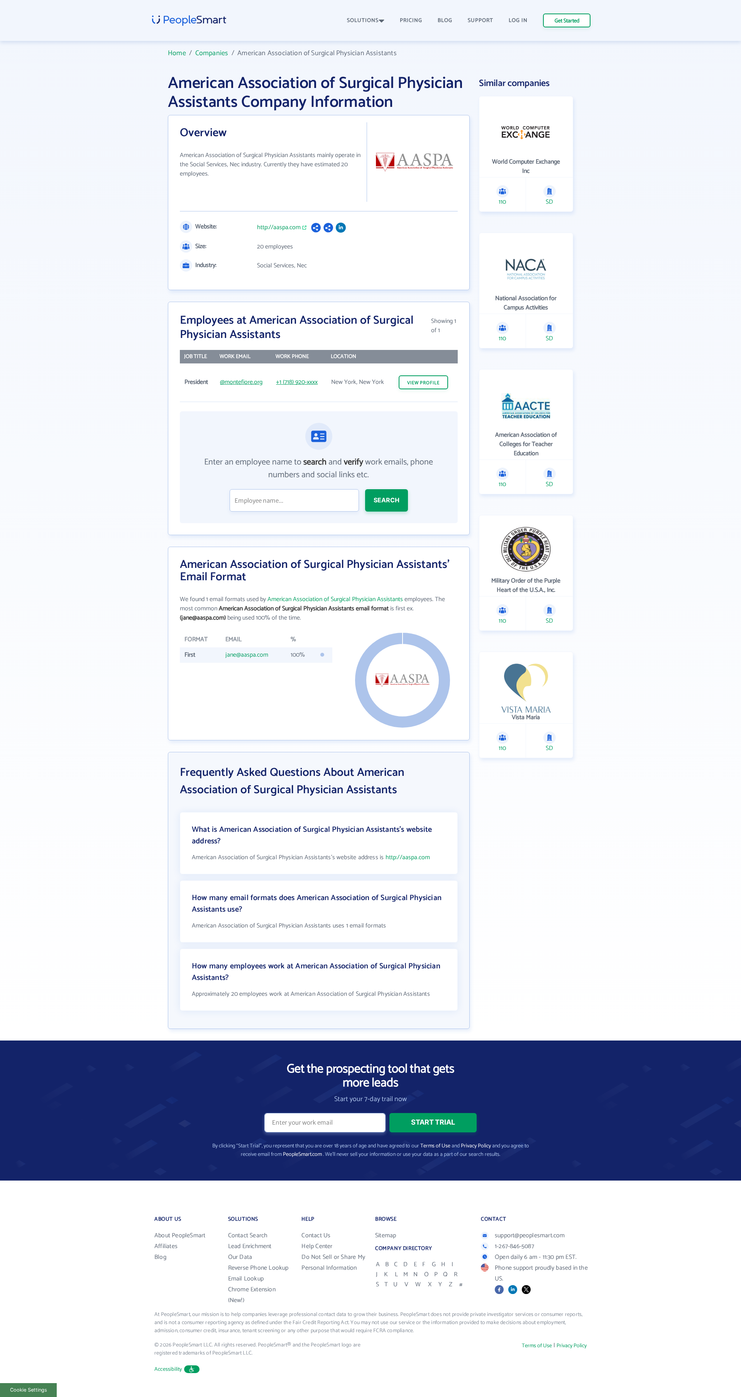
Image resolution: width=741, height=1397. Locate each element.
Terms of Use (435, 1146)
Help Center (316, 1246)
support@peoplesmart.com (530, 1235)
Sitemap (385, 1235)
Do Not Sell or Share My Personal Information (333, 1262)
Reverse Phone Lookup (258, 1268)
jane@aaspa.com (246, 655)
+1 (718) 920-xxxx (297, 382)
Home (177, 53)
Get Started (567, 21)
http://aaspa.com (279, 227)
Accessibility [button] (168, 1369)
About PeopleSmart (179, 1235)
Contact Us (315, 1235)
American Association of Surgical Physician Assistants (335, 599)
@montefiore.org (241, 382)
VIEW (423, 383)
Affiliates (166, 1246)
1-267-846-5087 (514, 1246)
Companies (211, 53)
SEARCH (386, 500)
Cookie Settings (28, 1390)
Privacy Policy (476, 1146)
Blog (160, 1257)
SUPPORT (480, 20)
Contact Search (248, 1235)
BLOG (445, 20)
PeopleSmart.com (302, 1154)
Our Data (240, 1257)
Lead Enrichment (250, 1246)
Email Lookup (246, 1279)
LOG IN (518, 20)
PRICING (411, 20)
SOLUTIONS (363, 20)
